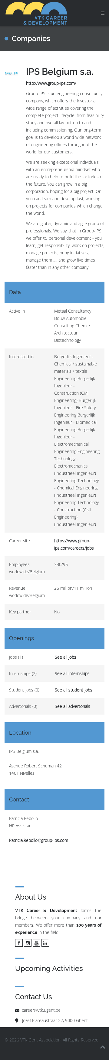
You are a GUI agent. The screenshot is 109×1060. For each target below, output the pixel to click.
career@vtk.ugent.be (41, 1010)
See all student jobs (73, 690)
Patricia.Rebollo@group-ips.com (38, 840)
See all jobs (65, 657)
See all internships (72, 673)
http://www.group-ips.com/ (51, 83)
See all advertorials (72, 706)
